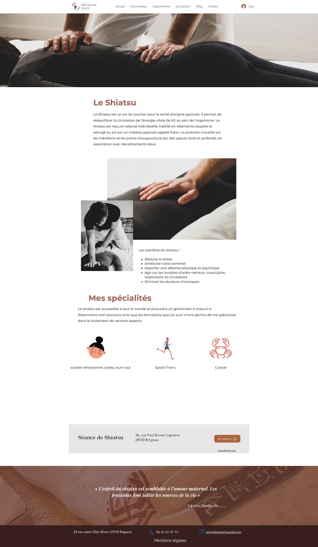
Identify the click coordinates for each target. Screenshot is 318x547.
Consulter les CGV (227, 450)
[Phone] (151, 532)
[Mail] (202, 531)
